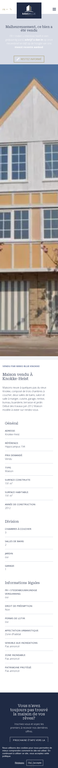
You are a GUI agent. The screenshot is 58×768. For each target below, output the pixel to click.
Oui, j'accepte (34, 763)
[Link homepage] (29, 10)
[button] (5, 9)
